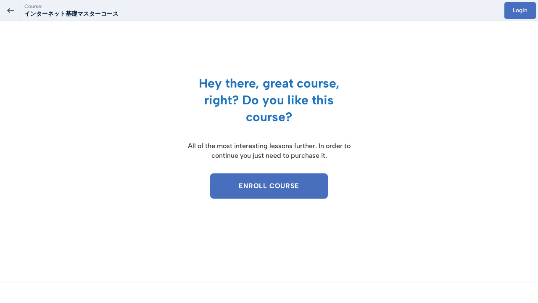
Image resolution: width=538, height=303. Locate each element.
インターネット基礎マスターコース (74, 13)
